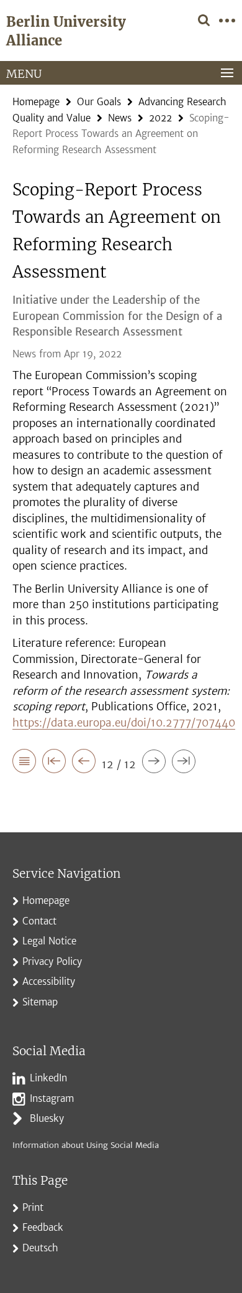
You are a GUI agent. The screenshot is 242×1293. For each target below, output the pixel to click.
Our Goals (99, 102)
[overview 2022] (24, 763)
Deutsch (40, 1248)
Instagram (52, 1098)
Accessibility (48, 981)
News (120, 118)
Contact (39, 921)
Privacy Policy (52, 961)
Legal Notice (49, 941)
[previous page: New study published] (84, 763)
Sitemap (40, 1002)
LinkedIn (48, 1078)
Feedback (42, 1227)
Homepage (36, 102)
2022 (160, 118)
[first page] (54, 763)
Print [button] (32, 1207)
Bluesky (47, 1118)
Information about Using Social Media (85, 1145)
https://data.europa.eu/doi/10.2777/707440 (123, 723)
